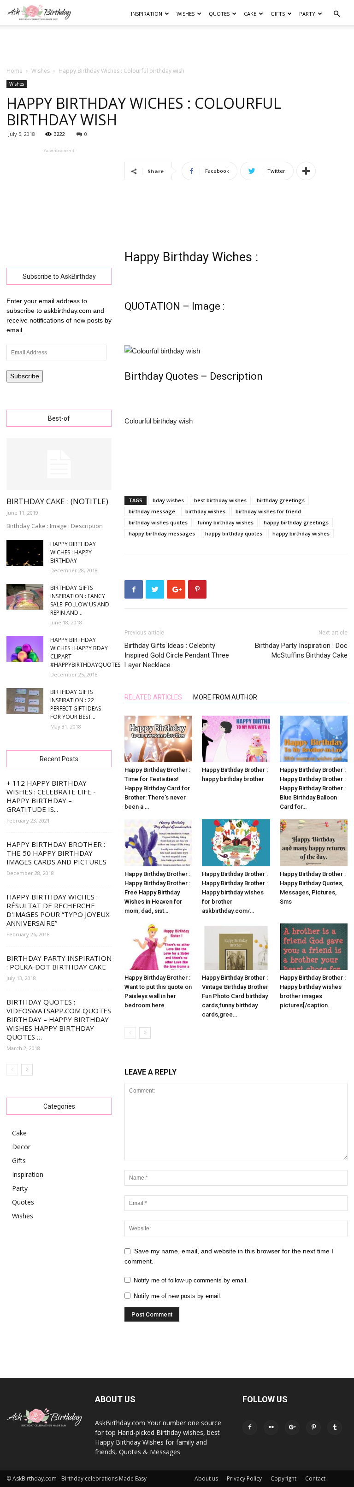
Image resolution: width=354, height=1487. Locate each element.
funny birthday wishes (226, 522)
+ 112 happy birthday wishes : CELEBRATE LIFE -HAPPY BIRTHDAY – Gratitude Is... (51, 796)
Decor (21, 1146)
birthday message (152, 511)
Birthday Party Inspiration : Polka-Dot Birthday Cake (59, 962)
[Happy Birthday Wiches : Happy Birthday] (24, 553)
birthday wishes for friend (268, 511)
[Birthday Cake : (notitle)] (59, 464)
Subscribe (24, 376)
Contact (315, 1478)
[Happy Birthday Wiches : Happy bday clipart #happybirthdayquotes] (24, 649)
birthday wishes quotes (158, 522)
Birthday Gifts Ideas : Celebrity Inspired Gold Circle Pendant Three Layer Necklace (176, 655)
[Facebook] (249, 1427)
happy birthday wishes (301, 533)
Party (307, 13)
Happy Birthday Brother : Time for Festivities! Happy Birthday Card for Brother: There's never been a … (157, 788)
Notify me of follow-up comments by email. (191, 1280)
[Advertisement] (177, 45)
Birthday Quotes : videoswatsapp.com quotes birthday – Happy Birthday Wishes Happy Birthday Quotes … (58, 1019)
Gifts (278, 13)
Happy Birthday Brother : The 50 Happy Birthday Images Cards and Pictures (56, 853)
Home (14, 71)
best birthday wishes (220, 500)
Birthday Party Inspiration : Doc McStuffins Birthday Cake (301, 650)
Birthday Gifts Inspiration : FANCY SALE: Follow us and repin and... (79, 600)
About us (206, 1478)
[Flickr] (271, 1427)
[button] (336, 14)
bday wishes (168, 500)
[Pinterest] (313, 1427)
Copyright (283, 1478)
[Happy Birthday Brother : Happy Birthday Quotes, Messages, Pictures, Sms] (314, 842)
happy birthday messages (162, 533)
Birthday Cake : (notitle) (57, 501)
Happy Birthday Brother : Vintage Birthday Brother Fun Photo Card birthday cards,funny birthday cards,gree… (235, 996)
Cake (250, 13)
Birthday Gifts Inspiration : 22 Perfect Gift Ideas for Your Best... (75, 704)
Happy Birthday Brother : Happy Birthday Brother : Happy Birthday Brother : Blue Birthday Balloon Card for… (313, 788)
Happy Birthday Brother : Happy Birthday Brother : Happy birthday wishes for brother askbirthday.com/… (235, 892)
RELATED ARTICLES (153, 697)
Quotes (219, 13)
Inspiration (146, 13)
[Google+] (292, 1427)
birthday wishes (205, 511)
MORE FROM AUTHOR (225, 697)
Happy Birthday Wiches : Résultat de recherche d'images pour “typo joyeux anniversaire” (58, 910)
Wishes (186, 13)
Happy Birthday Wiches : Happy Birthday (73, 552)
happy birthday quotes (233, 533)
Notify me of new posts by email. (178, 1296)
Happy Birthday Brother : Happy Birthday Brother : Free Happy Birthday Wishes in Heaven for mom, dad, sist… (157, 892)
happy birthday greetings (296, 522)
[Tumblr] (334, 1427)
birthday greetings (281, 500)
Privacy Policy (244, 1478)
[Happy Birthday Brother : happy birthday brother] (236, 739)
